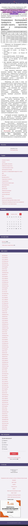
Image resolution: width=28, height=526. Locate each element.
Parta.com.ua (14, 486)
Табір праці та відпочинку (7, 245)
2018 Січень (4, 310)
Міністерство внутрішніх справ (14, 490)
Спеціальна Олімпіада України (14, 495)
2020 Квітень (5, 356)
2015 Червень (5, 259)
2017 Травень (5, 297)
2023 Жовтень (5, 421)
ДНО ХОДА (14, 482)
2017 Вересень (5, 303)
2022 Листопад (5, 404)
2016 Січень (4, 268)
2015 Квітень (5, 255)
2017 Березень (5, 293)
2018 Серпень (5, 322)
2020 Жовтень (5, 364)
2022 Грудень (5, 406)
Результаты (10, 457)
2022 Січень (4, 390)
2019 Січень (4, 331)
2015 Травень (5, 257)
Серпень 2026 (14, 214)
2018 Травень (5, 318)
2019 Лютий (4, 333)
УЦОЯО (14, 484)
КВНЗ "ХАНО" (14, 493)
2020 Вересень (5, 362)
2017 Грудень (5, 308)
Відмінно (5, 440)
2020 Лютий (4, 352)
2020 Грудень (5, 368)
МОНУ (14, 488)
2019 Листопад (5, 347)
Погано (5, 446)
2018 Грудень (5, 329)
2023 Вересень (5, 419)
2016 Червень (5, 278)
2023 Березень (5, 411)
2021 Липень (4, 379)
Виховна (4, 241)
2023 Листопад (5, 423)
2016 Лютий (4, 270)
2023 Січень (4, 408)
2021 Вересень (5, 383)
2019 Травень (5, 339)
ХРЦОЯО (14, 480)
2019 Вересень (5, 343)
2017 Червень (5, 299)
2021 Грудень (5, 389)
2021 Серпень (5, 381)
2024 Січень (4, 427)
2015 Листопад (5, 265)
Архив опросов (17, 457)
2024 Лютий (4, 429)
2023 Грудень (5, 425)
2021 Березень (5, 373)
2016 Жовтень (5, 284)
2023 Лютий (4, 410)
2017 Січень (4, 289)
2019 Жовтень (5, 345)
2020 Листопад (5, 366)
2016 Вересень (5, 282)
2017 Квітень (5, 295)
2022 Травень (5, 396)
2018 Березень (5, 314)
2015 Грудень (5, 266)
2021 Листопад (5, 387)
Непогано (6, 444)
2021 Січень (4, 369)
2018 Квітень (5, 316)
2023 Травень (5, 415)
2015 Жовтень (5, 263)
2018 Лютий (4, 312)
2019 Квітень (5, 337)
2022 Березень (5, 394)
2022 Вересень (5, 400)
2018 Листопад (5, 328)
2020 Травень (5, 358)
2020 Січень (4, 350)
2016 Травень (5, 276)
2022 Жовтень (5, 402)
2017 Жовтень (5, 305)
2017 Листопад (5, 307)
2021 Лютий (4, 371)
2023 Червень (5, 417)
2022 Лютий (4, 392)
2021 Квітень (5, 375)
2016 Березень (5, 272)
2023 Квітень (5, 413)
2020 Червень (5, 360)
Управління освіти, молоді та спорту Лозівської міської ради (14, 478)
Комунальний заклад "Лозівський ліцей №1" (14, 4)
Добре (5, 442)
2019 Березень (5, 335)
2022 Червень (5, 398)
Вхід (17, 150)
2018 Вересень (5, 324)
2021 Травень (5, 377)
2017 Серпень (5, 301)
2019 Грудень (5, 348)
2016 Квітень (5, 274)
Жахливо (6, 449)
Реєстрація (12, 150)
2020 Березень (5, 354)
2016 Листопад (5, 286)
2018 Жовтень (5, 326)
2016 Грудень (5, 287)
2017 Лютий (4, 291)
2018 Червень (5, 320)
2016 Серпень (5, 280)
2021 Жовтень (5, 385)
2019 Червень (5, 341)
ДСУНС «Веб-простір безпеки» (14, 497)
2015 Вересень (5, 261)
